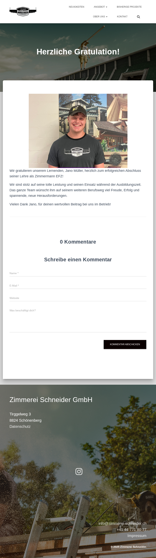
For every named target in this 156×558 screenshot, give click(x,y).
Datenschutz (20, 426)
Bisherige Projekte (129, 7)
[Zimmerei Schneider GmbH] (23, 11)
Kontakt (122, 16)
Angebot (99, 7)
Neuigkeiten (76, 7)
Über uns (99, 16)
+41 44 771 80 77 (131, 529)
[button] (106, 7)
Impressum (136, 536)
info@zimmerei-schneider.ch (122, 523)
